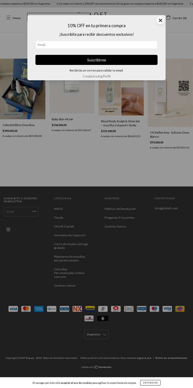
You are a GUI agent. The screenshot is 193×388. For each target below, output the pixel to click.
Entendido (150, 382)
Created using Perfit (97, 76)
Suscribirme (96, 60)
